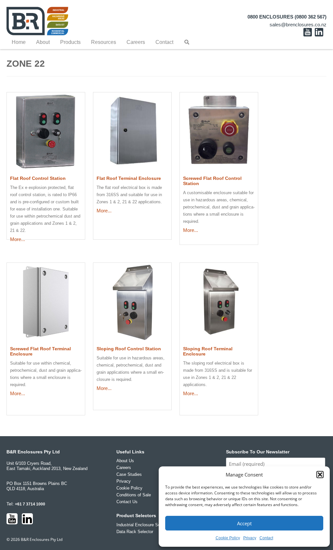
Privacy (249, 538)
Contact (266, 538)
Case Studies (129, 474)
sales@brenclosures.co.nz (298, 24)
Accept (244, 523)
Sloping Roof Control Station (129, 348)
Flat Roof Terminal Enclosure (129, 178)
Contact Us (127, 501)
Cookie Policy (228, 538)
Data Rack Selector (134, 531)
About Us (125, 460)
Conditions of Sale (133, 494)
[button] (320, 474)
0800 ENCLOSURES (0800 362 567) (286, 17)
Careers (123, 467)
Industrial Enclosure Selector (143, 524)
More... (17, 239)
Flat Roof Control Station (38, 178)
